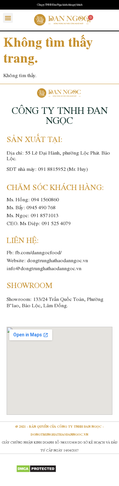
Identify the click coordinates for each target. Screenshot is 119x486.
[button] (8, 18)
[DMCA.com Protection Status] (36, 471)
